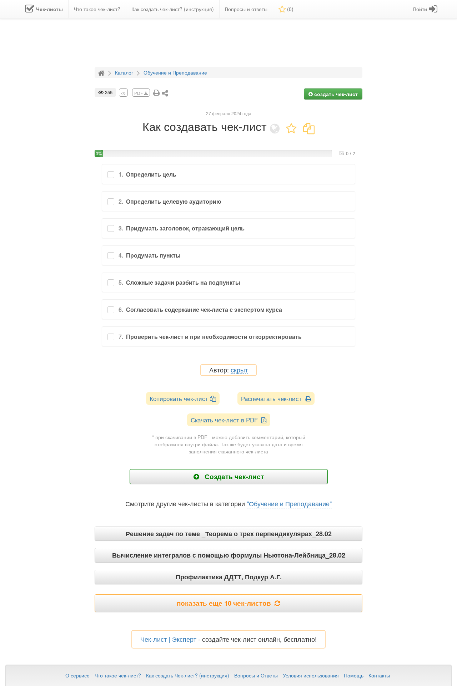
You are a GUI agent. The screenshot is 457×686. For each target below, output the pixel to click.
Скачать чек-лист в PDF (226, 419)
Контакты (379, 675)
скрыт (239, 370)
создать (335, 93)
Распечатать (273, 398)
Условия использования (311, 675)
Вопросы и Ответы (256, 675)
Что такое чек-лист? (118, 675)
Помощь (353, 675)
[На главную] (102, 72)
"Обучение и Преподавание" (289, 503)
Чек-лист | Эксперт (168, 639)
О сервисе (77, 675)
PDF (139, 93)
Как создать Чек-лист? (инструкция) (187, 675)
